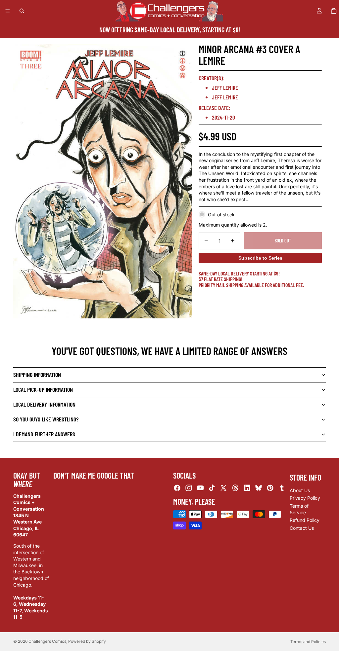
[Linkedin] (247, 488)
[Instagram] (189, 488)
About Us (300, 490)
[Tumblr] (282, 488)
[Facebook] (177, 488)
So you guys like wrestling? (45, 419)
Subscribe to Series (260, 258)
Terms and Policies (308, 641)
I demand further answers (44, 434)
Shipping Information (37, 374)
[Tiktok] (212, 488)
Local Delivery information (44, 404)
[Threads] (235, 488)
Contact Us (302, 528)
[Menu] (7, 10)
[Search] (22, 11)
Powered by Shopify (87, 641)
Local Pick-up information (43, 389)
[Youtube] (200, 488)
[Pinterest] (270, 488)
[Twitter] (223, 488)
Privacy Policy (305, 498)
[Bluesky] (259, 488)
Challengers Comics (47, 641)
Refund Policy (304, 520)
